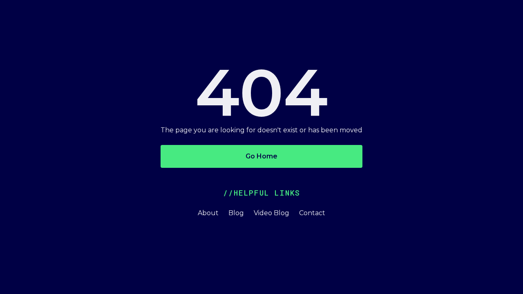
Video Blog (271, 213)
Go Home (261, 156)
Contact (312, 213)
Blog (236, 213)
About (208, 213)
